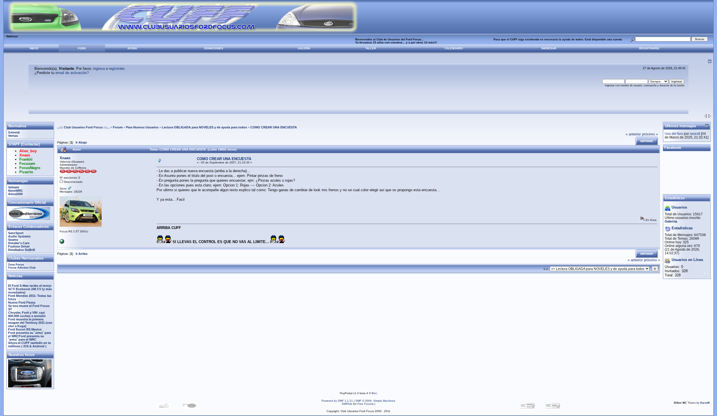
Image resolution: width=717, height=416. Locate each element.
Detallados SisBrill (21, 249)
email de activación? (72, 73)
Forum (118, 127)
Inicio (34, 48)
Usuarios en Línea (687, 260)
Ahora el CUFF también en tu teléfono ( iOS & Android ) (29, 344)
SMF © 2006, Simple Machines (375, 400)
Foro (82, 48)
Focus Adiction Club (22, 267)
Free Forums (365, 403)
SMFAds (347, 403)
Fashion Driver (19, 246)
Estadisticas (682, 228)
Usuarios (679, 207)
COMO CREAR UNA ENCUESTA (273, 127)
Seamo (13, 239)
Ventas (13, 135)
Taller (370, 48)
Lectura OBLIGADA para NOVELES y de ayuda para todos (204, 127)
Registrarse (649, 48)
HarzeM (705, 402)
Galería (304, 48)
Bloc (374, 393)
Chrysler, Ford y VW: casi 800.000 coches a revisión (27, 314)
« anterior (633, 134)
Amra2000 (15, 194)
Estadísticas (675, 198)
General (14, 132)
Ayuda (132, 48)
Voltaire (13, 187)
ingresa (99, 68)
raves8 (695, 133)
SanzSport (16, 233)
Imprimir (646, 141)
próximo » (650, 134)
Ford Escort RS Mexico (25, 329)
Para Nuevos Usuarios (142, 127)
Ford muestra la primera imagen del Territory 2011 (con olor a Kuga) (30, 323)
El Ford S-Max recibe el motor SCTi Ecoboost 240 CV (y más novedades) (30, 289)
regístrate (116, 68)
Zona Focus (16, 264)
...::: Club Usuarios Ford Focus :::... (83, 127)
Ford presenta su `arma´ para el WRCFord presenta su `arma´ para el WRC (29, 336)
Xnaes (65, 158)
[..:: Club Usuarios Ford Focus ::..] (62, 242)
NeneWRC (15, 190)
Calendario (453, 48)
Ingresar (548, 48)
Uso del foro (674, 133)
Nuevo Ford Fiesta (21, 302)
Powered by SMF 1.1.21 (337, 400)
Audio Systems (19, 236)
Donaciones (213, 48)
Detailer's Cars (18, 243)
